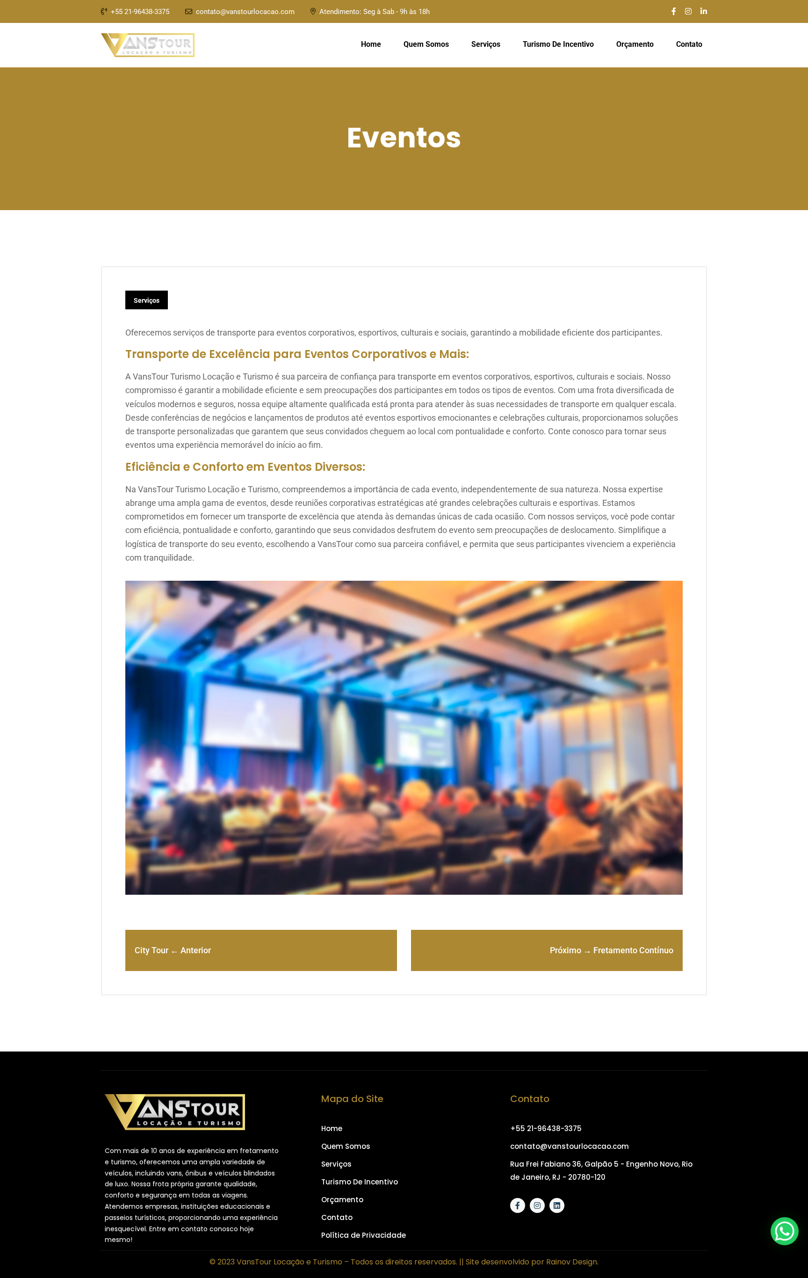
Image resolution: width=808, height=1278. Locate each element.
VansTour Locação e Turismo (289, 1261)
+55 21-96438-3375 (141, 11)
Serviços (485, 44)
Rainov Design (571, 1261)
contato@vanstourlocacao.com (245, 11)
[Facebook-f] (517, 1205)
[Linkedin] (556, 1205)
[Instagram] (537, 1205)
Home (371, 44)
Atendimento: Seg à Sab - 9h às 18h (374, 11)
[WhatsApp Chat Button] (785, 1231)
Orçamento (635, 44)
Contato (689, 44)
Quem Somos (426, 44)
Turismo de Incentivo (558, 44)
